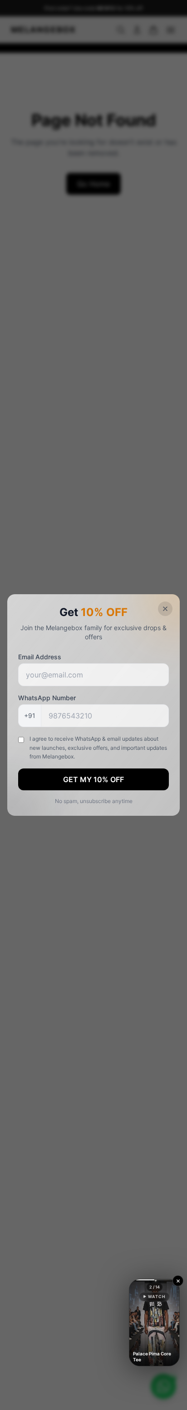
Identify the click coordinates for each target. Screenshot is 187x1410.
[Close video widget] (177, 1280)
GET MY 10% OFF (93, 779)
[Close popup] (165, 608)
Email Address (39, 657)
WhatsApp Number (47, 698)
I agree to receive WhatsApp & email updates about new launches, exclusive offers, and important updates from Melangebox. (98, 747)
